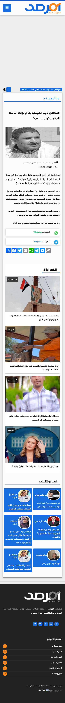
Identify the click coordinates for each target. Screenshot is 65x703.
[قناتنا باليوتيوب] (40, 624)
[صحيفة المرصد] (42, 8)
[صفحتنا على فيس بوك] (46, 624)
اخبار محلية (57, 651)
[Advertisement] (32, 50)
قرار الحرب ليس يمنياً (51, 563)
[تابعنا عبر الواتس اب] (51, 624)
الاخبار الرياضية (55, 668)
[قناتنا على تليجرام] (35, 624)
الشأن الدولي (56, 662)
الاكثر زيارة (50, 270)
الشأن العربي (56, 657)
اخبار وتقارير (57, 646)
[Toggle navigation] (7, 8)
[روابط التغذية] (56, 624)
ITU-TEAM (41, 690)
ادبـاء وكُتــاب (48, 481)
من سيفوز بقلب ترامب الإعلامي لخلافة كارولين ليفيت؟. (35, 466)
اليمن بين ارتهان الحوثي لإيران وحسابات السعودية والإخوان (48, 533)
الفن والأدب (57, 673)
